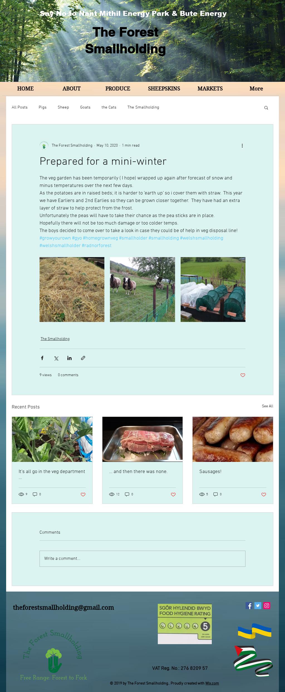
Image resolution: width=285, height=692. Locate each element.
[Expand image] (72, 289)
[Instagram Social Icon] (266, 605)
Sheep (63, 107)
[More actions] (242, 145)
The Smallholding (143, 107)
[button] (266, 107)
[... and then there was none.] (142, 439)
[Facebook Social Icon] (248, 605)
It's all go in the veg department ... (52, 475)
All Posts (20, 107)
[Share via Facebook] (42, 358)
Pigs (42, 107)
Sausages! (210, 472)
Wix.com (212, 683)
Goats (85, 107)
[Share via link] (83, 358)
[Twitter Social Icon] (257, 605)
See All (267, 406)
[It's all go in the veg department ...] (52, 439)
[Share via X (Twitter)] (55, 358)
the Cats (109, 107)
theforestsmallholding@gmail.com (63, 607)
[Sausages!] (233, 439)
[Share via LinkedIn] (69, 358)
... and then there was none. (138, 472)
